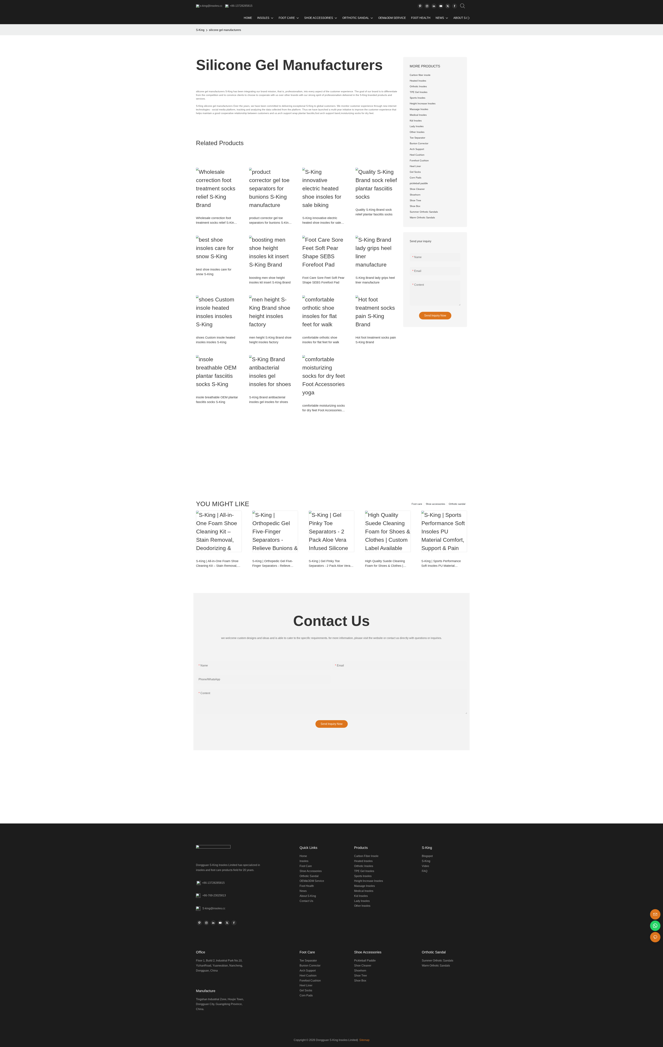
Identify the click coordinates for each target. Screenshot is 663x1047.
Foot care (417, 504)
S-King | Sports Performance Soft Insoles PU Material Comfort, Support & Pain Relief (442, 563)
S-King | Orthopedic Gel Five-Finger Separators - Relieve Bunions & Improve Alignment (272, 563)
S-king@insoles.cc (213, 908)
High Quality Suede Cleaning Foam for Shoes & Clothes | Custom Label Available (385, 563)
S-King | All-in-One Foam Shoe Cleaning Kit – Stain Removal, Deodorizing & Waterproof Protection (217, 563)
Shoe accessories (435, 504)
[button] (469, 18)
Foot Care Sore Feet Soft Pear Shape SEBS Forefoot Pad (323, 280)
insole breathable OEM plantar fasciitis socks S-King (217, 400)
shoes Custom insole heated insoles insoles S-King (215, 340)
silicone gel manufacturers (225, 30)
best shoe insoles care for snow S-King (213, 272)
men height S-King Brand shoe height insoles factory (270, 340)
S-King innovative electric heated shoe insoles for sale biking (321, 220)
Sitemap (364, 1040)
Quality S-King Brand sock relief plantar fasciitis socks (373, 212)
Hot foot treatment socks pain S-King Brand (375, 340)
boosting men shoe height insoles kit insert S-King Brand (270, 280)
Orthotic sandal (457, 504)
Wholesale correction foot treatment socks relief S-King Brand (216, 220)
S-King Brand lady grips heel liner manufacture (375, 280)
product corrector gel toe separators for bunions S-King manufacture (269, 220)
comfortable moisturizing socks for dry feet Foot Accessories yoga (323, 408)
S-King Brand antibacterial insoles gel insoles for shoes (268, 400)
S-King (200, 30)
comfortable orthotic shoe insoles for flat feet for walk (320, 340)
